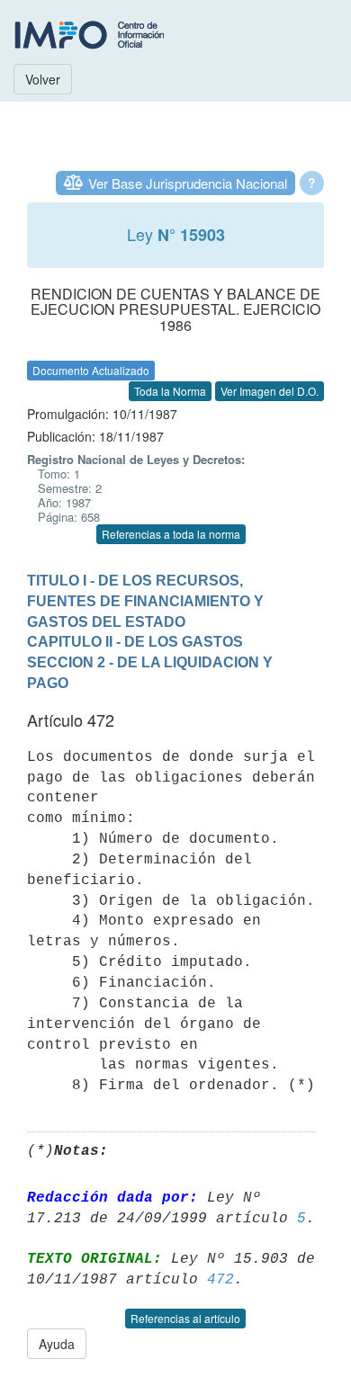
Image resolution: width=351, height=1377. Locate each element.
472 (220, 1280)
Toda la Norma (170, 390)
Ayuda (57, 1344)
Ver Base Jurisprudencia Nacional (187, 183)
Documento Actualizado (90, 370)
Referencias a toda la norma (171, 533)
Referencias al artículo (185, 1318)
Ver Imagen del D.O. (269, 390)
